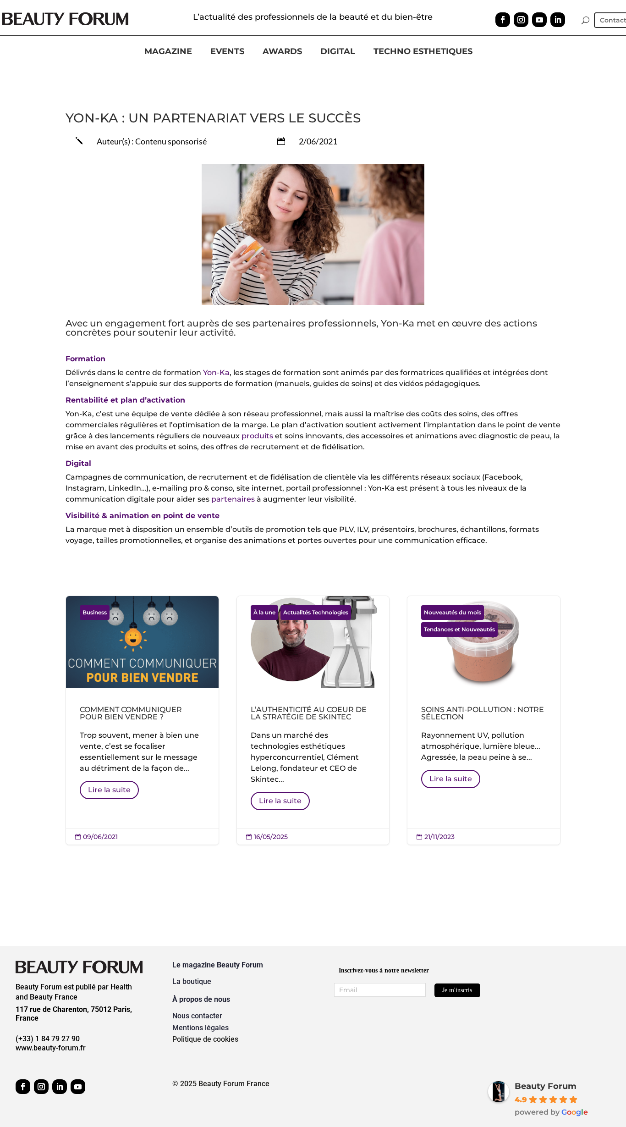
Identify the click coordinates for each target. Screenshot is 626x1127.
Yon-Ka (216, 372)
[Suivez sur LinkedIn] (557, 19)
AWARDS (282, 51)
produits (257, 435)
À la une (264, 612)
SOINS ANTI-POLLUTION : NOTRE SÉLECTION (483, 720)
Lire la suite (109, 789)
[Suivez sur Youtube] (539, 19)
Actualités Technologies (315, 612)
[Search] (585, 20)
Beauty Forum (546, 1086)
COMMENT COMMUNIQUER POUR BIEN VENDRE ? (142, 720)
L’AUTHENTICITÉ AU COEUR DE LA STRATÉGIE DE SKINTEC (313, 720)
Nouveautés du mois (452, 612)
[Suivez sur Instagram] (521, 19)
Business (94, 612)
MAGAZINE (168, 51)
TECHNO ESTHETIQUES (422, 51)
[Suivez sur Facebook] (502, 19)
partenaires (233, 499)
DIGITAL (337, 51)
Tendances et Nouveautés (459, 629)
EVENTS (227, 51)
